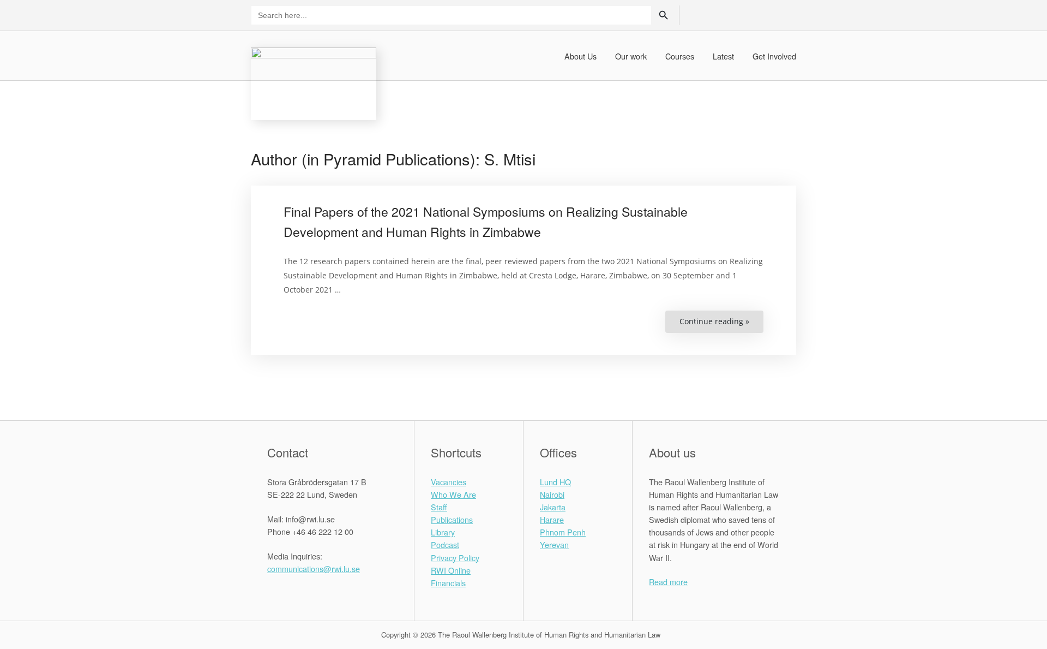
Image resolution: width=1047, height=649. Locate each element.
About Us (580, 56)
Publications (452, 519)
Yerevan (554, 544)
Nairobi (552, 494)
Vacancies (448, 481)
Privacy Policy (455, 557)
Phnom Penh (563, 532)
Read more (668, 581)
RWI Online (451, 570)
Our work (631, 56)
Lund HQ (555, 481)
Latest (723, 56)
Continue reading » (721, 324)
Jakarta (552, 507)
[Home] (313, 82)
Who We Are (453, 494)
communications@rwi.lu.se (313, 568)
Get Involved (774, 56)
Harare (552, 519)
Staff (439, 507)
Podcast (445, 544)
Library (443, 532)
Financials (448, 582)
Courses (679, 56)
